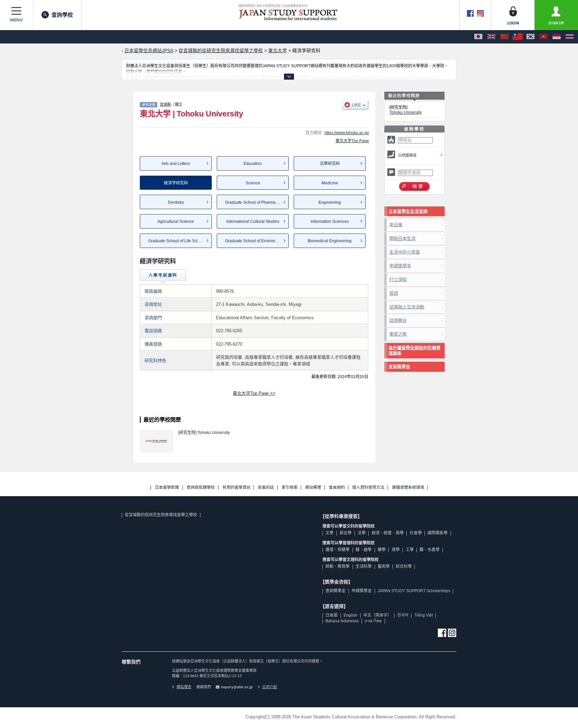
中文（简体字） (377, 615)
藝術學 (384, 566)
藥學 (382, 549)
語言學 (346, 533)
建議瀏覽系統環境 (408, 487)
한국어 (402, 615)
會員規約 (337, 487)
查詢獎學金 (399, 366)
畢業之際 (398, 334)
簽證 (393, 293)
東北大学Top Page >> (254, 393)
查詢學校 (62, 15)
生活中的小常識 (404, 252)
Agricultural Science (176, 221)
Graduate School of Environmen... (255, 241)
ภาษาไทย (373, 621)
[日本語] (478, 36)
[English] (491, 36)
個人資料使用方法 (368, 487)
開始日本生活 (402, 238)
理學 (396, 549)
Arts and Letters (176, 163)
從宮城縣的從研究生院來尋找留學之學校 (161, 515)
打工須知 (398, 279)
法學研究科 (330, 163)
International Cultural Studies (252, 221)
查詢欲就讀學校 (201, 487)
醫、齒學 (364, 549)
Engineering (329, 202)
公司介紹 (269, 687)
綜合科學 (404, 566)
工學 (410, 549)
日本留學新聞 (167, 487)
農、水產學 (429, 549)
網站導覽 (313, 487)
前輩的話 (266, 487)
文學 (329, 533)
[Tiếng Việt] (544, 36)
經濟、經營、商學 (388, 533)
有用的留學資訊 (236, 487)
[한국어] (530, 36)
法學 (362, 533)
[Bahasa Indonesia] (557, 36)
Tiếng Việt (423, 615)
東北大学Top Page (352, 141)
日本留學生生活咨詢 (407, 211)
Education (253, 163)
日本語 (331, 615)
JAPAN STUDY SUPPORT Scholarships (414, 590)
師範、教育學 (337, 566)
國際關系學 (437, 533)
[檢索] (414, 186)
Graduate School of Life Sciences (178, 241)
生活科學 (364, 566)
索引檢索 (290, 487)
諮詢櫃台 (398, 320)
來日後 (395, 224)
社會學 (416, 533)
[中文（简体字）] (504, 36)
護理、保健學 (337, 549)
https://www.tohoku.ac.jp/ (346, 132)
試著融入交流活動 (406, 306)
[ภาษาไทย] (570, 36)
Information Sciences (330, 221)
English (350, 615)
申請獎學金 (400, 265)
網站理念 (184, 687)
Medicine (329, 183)
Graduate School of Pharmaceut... (255, 202)
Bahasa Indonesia (342, 621)
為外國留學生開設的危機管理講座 (414, 350)
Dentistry (176, 202)
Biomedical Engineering (330, 241)
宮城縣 (165, 104)
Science (253, 183)
